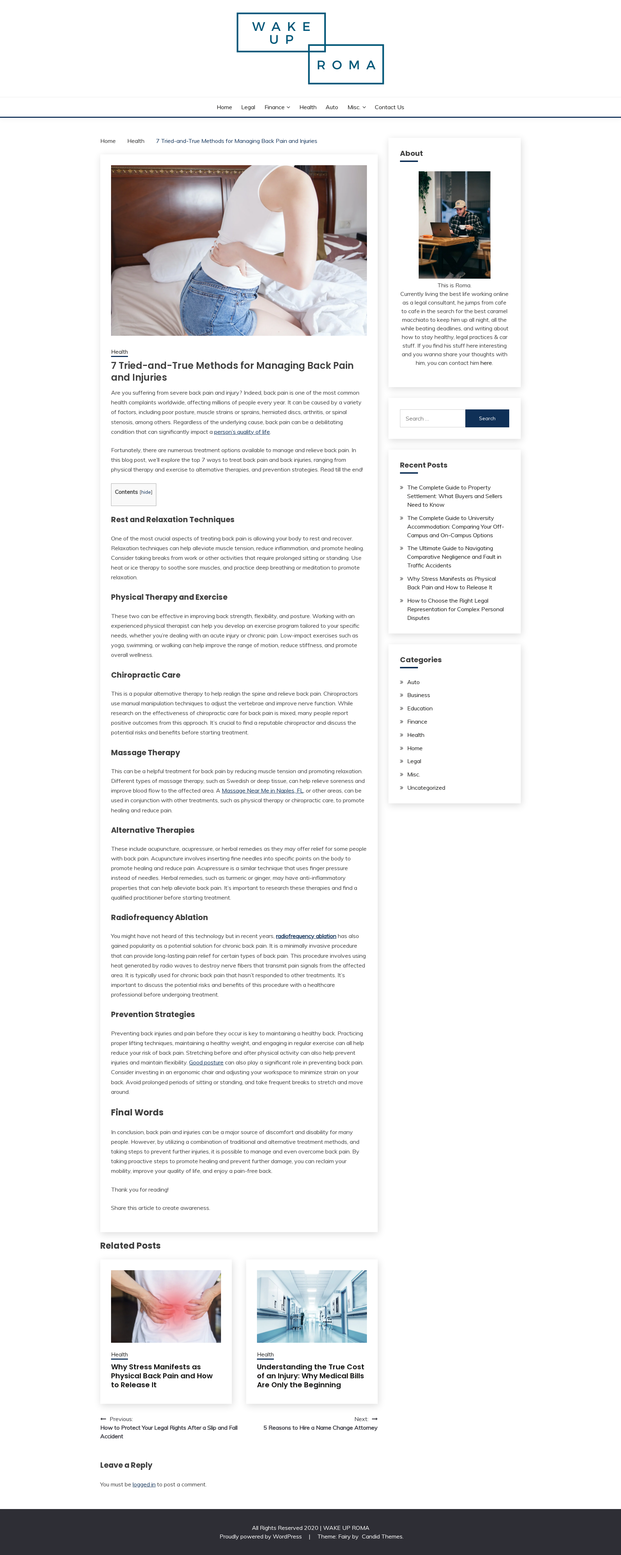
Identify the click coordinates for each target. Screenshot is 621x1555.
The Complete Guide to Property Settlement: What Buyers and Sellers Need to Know (454, 496)
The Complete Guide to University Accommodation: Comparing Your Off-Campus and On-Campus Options (455, 526)
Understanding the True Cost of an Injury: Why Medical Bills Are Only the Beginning (310, 1376)
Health (308, 107)
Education (420, 708)
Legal (248, 107)
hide (146, 492)
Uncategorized (426, 787)
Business (418, 694)
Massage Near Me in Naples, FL (262, 790)
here (486, 362)
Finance (274, 107)
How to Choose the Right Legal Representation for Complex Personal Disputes (455, 609)
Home (224, 107)
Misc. (354, 107)
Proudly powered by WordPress (261, 1536)
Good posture (206, 1062)
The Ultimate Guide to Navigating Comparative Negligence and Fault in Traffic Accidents (454, 556)
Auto (332, 107)
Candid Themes (382, 1536)
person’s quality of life (242, 431)
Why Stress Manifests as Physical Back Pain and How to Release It (162, 1376)
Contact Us (389, 107)
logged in (144, 1484)
